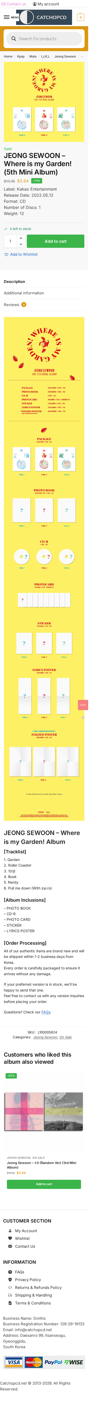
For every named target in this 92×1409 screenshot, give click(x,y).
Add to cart (56, 241)
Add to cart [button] (44, 1184)
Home (8, 56)
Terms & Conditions (33, 1303)
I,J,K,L (45, 56)
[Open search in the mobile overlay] (44, 38)
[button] (80, 17)
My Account (26, 1230)
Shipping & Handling (33, 1295)
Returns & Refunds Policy (38, 1287)
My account (48, 4)
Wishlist (22, 1238)
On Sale (66, 1037)
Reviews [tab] (14, 304)
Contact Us (25, 1246)
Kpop (21, 56)
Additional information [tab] (24, 293)
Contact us (15, 4)
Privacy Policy (28, 1279)
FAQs (45, 1012)
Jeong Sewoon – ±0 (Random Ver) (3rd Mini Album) (41, 1165)
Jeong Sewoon (65, 56)
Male (33, 56)
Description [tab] (14, 281)
